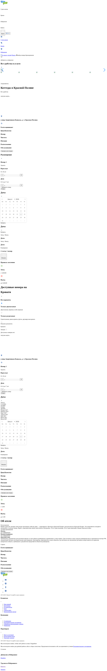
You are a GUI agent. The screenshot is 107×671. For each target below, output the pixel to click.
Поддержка (7, 605)
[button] (3, 70)
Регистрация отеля (9, 636)
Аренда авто (7, 610)
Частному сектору (9, 638)
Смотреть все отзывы (6, 151)
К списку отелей (6, 55)
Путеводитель (8, 607)
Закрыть (3, 669)
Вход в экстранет (9, 635)
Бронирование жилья (10, 611)
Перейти (3, 658)
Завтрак (3, 329)
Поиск (13, 55)
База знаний (7, 604)
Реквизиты (7, 625)
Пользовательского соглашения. (82, 646)
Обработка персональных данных (13, 624)
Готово (3, 189)
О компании (7, 621)
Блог (5, 608)
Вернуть (3, 666)
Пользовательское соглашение (12, 622)
